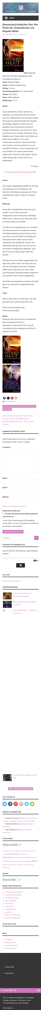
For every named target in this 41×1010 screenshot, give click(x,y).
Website (6, 497)
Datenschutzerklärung (12, 511)
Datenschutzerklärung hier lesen (14, 506)
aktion (35, 861)
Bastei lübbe (12, 854)
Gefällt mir (10, 402)
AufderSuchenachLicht (9, 864)
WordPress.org (10, 948)
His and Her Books (12, 898)
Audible (31, 864)
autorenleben (8, 857)
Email (5, 487)
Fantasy (6, 406)
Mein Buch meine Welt (13, 895)
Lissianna (22, 34)
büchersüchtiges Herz (13, 918)
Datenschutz (9, 967)
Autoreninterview (24, 854)
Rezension (7, 409)
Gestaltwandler (17, 406)
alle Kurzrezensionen (20, 788)
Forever (12, 88)
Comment (7, 447)
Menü (11, 18)
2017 (27, 857)
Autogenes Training (22, 864)
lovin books (9, 906)
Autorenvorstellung (19, 857)
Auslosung (6, 867)
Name (5, 478)
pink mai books (10, 901)
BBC (29, 851)
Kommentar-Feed (11, 945)
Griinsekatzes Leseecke (14, 892)
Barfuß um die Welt (12, 861)
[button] (4, 398)
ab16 (16, 851)
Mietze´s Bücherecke (13, 915)
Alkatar (20, 861)
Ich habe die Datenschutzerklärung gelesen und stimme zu (20, 515)
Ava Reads (9, 903)
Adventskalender (23, 851)
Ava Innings (33, 857)
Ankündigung (27, 861)
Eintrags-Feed (10, 942)
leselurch (8, 912)
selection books (10, 909)
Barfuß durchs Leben (9, 851)
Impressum (9, 973)
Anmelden (8, 940)
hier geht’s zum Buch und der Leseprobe (20, 172)
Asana (4, 861)
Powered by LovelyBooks (12, 581)
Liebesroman (30, 406)
